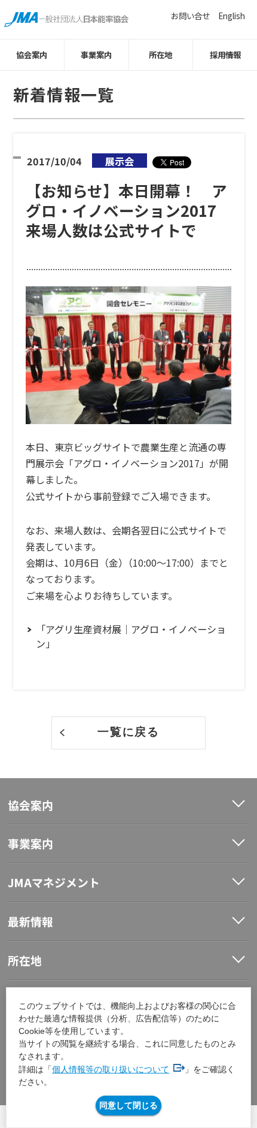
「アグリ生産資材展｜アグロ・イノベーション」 (131, 636)
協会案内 (31, 55)
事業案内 (96, 55)
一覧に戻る (128, 732)
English (231, 16)
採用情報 (225, 55)
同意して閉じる (128, 1105)
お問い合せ (190, 16)
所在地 (160, 55)
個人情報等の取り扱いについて (110, 1069)
